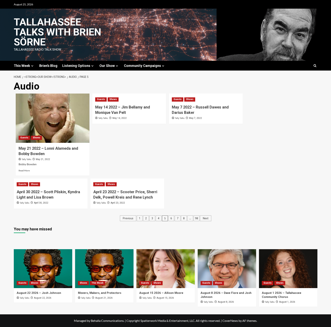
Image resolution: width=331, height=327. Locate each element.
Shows (36, 137)
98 (196, 218)
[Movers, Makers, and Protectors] (104, 268)
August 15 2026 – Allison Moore (161, 293)
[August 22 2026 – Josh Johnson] (43, 268)
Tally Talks (26, 159)
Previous (128, 218)
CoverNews (230, 320)
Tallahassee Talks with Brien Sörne (57, 32)
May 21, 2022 (43, 159)
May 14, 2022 (119, 118)
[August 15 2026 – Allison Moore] (165, 268)
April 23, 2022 (118, 202)
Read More (24, 170)
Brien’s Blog (48, 66)
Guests (24, 137)
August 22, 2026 (42, 298)
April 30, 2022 (41, 202)
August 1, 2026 (287, 302)
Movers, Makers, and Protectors (99, 293)
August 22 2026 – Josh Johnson (39, 293)
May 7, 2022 (195, 118)
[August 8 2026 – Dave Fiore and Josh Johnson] (227, 268)
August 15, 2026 (165, 298)
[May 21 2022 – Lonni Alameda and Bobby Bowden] (52, 118)
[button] (315, 65)
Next (205, 218)
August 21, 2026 (104, 298)
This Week (97, 283)
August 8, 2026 (226, 302)
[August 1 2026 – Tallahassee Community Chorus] (288, 268)
